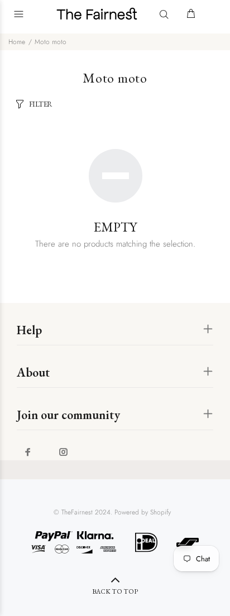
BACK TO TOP (115, 591)
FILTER (40, 104)
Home (16, 42)
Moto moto (50, 42)
